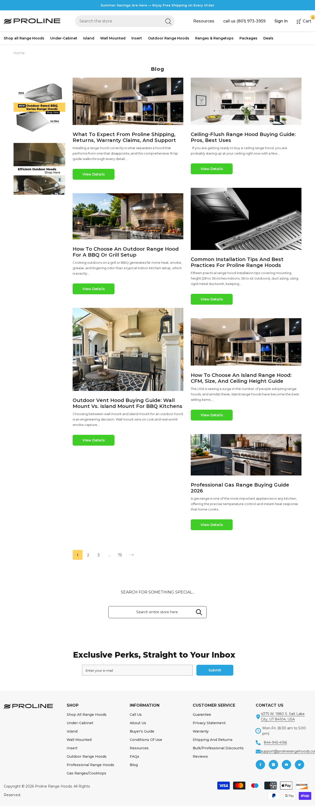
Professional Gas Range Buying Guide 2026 (240, 488)
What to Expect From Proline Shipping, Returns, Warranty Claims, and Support (124, 137)
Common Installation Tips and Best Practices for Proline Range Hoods (237, 262)
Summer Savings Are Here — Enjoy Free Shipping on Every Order (157, 5)
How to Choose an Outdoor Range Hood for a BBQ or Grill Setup (126, 252)
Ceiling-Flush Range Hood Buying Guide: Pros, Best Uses (243, 137)
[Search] (124, 21)
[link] (39, 107)
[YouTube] (286, 764)
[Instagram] (273, 764)
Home (19, 53)
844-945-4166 (275, 742)
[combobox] (118, 21)
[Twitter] (299, 764)
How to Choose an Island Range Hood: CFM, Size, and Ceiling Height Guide (241, 378)
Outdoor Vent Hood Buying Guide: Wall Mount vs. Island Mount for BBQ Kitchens (127, 403)
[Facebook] (260, 764)
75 (120, 555)
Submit (214, 670)
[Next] (131, 555)
